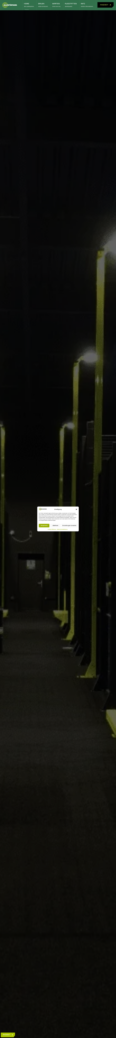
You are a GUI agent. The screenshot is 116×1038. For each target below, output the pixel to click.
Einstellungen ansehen (69, 525)
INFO (87, 5)
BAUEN (43, 5)
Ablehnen (55, 525)
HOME (29, 5)
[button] (76, 509)
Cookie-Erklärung (52, 529)
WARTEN (56, 5)
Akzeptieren (44, 525)
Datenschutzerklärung (62, 529)
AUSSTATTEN (71, 5)
